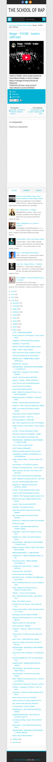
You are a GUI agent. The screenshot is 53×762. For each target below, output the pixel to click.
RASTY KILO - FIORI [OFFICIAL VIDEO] (25, 639)
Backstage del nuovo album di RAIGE (25, 615)
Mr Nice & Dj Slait (18, 524)
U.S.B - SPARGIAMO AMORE (22, 332)
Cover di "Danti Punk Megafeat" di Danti (25, 493)
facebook (22, 2)
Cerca (44, 19)
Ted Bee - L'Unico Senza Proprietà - (24, 593)
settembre (16, 312)
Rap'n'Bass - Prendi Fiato (20, 344)
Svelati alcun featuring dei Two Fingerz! (25, 356)
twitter (26, 2)
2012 (13, 300)
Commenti (26, 190)
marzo (15, 330)
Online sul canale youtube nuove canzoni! (26, 451)
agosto (15, 315)
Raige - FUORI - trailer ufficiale (22, 350)
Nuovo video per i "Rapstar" (21, 626)
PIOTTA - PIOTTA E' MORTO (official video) (26, 347)
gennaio (16, 742)
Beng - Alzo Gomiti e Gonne (21, 601)
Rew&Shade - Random (20, 364)
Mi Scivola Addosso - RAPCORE (23, 420)
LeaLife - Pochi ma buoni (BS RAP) (24, 504)
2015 (13, 291)
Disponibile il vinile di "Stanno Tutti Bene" (26, 414)
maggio (15, 324)
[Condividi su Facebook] (17, 100)
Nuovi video (16, 97)
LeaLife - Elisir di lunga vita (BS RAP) (24, 377)
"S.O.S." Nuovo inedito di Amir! (22, 445)
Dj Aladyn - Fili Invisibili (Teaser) (23, 507)
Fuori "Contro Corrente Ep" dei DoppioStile (26, 476)
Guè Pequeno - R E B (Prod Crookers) (25, 465)
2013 (13, 297)
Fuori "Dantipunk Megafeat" (21, 448)
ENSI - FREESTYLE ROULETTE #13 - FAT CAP (28, 479)
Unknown (15, 94)
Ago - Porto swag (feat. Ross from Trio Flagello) (28, 423)
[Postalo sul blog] (13, 100)
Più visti (14, 190)
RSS (30, 2)
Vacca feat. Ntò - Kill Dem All (21, 571)
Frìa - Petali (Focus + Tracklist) (26, 210)
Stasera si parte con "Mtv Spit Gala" (24, 623)
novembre (16, 306)
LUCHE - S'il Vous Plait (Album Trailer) (25, 431)
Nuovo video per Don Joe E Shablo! (24, 697)
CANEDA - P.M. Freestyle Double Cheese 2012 (28, 496)
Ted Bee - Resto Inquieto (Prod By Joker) (26, 490)
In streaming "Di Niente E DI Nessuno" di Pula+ (28, 684)
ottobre (15, 309)
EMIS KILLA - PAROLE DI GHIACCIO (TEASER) (28, 521)
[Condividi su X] (15, 100)
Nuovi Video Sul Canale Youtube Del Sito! (26, 353)
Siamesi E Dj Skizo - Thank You (23, 417)
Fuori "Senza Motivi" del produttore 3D (25, 437)
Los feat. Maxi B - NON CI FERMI (23, 706)
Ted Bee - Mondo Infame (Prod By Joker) (26, 403)
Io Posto (37, 760)
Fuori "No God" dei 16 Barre (21, 386)
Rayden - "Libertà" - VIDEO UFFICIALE (25, 380)
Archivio (39, 190)
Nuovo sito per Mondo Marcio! (22, 735)
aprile (15, 327)
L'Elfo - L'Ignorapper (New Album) (27, 253)
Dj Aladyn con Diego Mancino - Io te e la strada (28, 468)
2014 (13, 294)
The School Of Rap (26, 10)
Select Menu (9, 19)
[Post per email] (20, 100)
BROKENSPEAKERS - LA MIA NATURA (25, 553)
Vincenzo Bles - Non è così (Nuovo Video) (30, 239)
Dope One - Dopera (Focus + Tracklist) (29, 264)
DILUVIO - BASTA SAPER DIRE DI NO (25, 482)
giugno (15, 321)
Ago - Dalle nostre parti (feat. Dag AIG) (25, 703)
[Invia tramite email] (10, 100)
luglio (15, 318)
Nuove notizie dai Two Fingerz (22, 574)
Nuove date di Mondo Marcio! (22, 389)
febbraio (16, 739)
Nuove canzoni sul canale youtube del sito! (26, 700)
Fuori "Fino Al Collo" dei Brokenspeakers (26, 383)
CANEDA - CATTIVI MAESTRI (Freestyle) (26, 341)
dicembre (16, 303)
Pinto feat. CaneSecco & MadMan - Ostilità (26, 434)
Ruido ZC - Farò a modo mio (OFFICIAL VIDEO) (28, 406)
